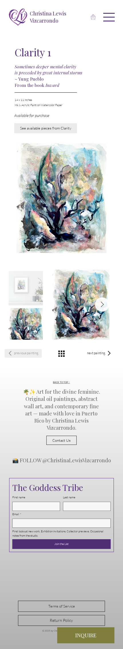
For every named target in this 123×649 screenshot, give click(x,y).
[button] (93, 17)
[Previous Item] (59, 304)
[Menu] (109, 17)
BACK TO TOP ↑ (61, 382)
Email (16, 514)
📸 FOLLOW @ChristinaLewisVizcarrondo (61, 460)
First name (18, 497)
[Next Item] (102, 304)
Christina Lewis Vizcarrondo (48, 17)
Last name (69, 497)
